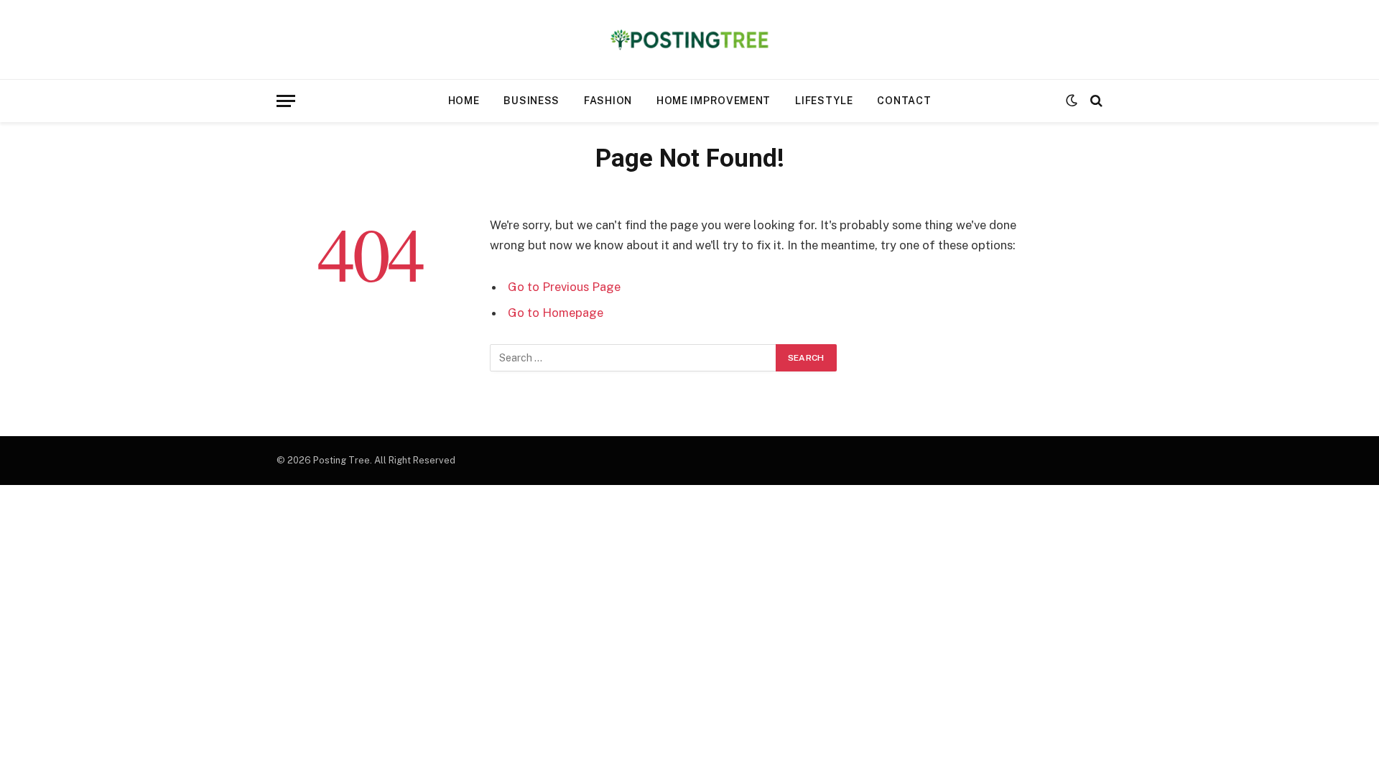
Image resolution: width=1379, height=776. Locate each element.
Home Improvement (713, 100)
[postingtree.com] (690, 39)
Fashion (608, 100)
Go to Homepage (555, 312)
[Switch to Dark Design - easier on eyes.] (1071, 100)
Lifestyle (824, 100)
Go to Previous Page (564, 287)
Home (464, 100)
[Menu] (286, 101)
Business (531, 100)
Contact (904, 100)
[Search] (1094, 101)
